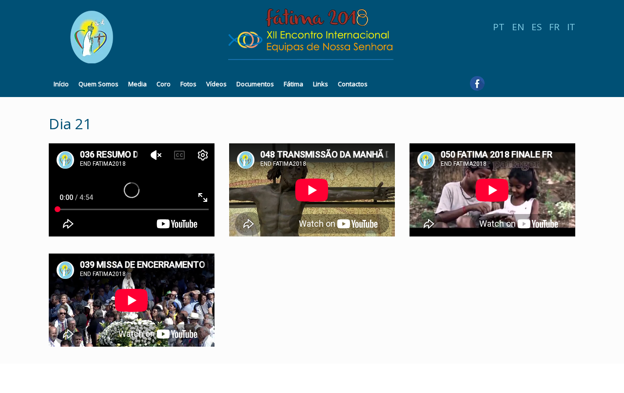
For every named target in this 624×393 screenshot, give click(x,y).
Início (61, 83)
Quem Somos (98, 83)
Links (320, 83)
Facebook (477, 86)
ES (536, 26)
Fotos (188, 83)
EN (518, 26)
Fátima (293, 83)
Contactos (353, 83)
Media (137, 83)
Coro (163, 83)
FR (554, 26)
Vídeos (216, 83)
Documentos (255, 83)
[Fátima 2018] (224, 36)
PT (499, 26)
